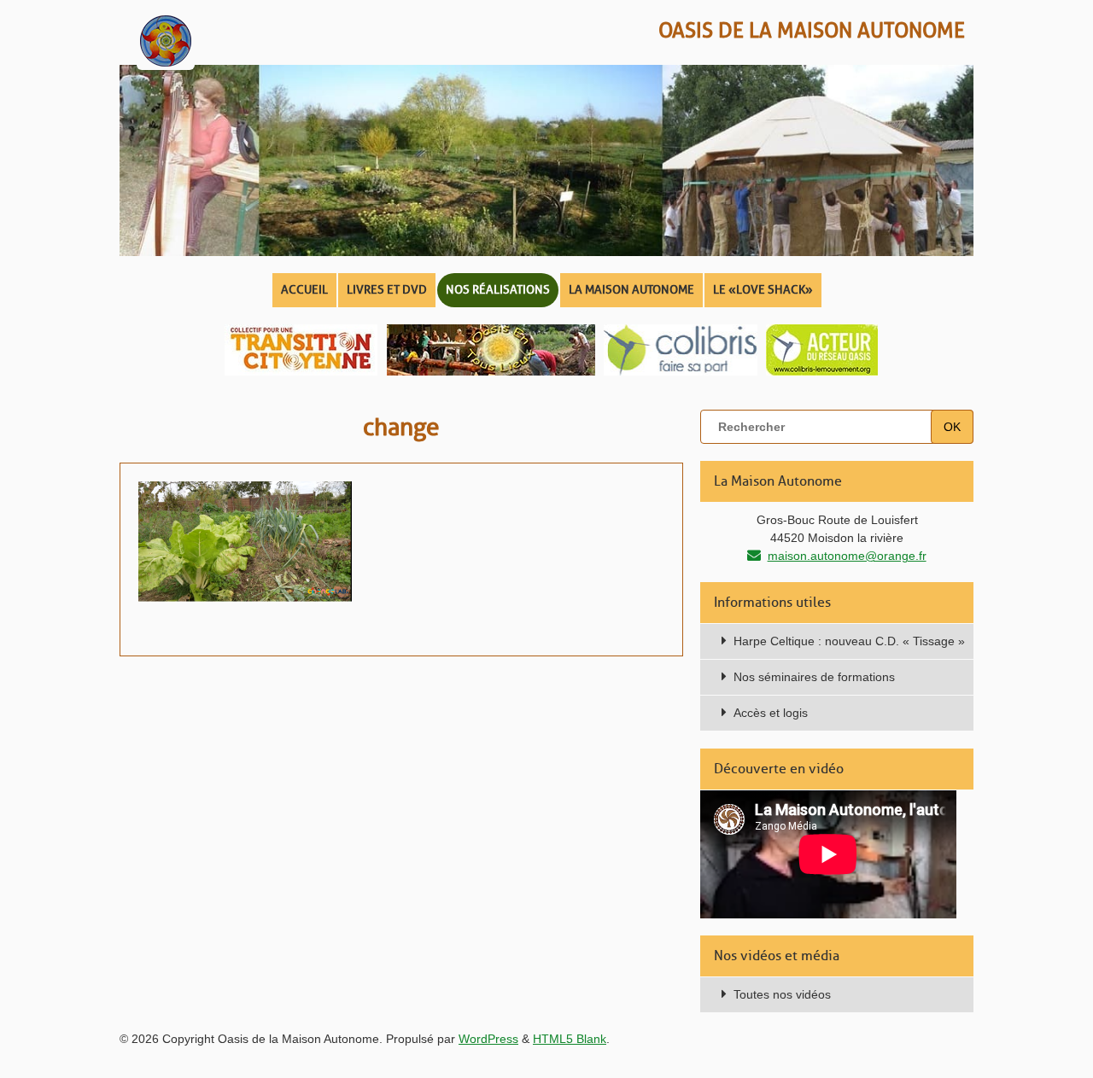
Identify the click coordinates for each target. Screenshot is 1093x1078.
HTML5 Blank (569, 1039)
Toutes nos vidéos (782, 994)
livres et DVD (387, 290)
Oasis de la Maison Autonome (811, 30)
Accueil (304, 290)
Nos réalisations (498, 290)
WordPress (488, 1039)
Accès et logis (771, 713)
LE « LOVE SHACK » (763, 290)
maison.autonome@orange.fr (847, 555)
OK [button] (952, 427)
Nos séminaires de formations (814, 677)
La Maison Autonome (631, 290)
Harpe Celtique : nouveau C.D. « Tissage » (849, 641)
